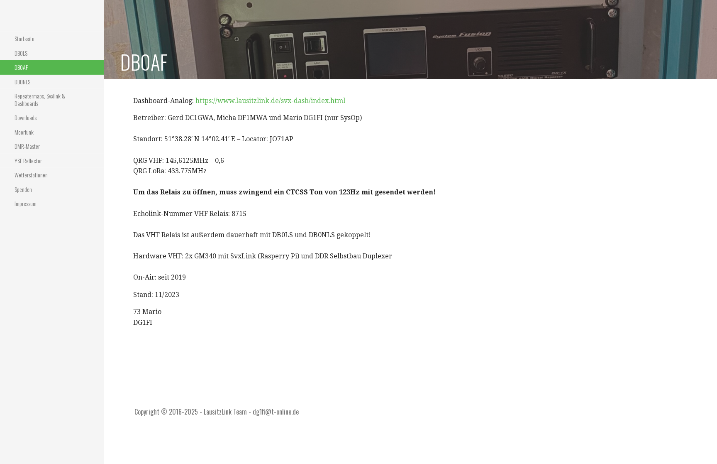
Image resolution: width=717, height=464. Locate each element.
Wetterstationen (31, 174)
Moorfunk (24, 132)
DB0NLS (22, 81)
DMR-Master (27, 146)
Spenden (23, 189)
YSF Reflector (28, 160)
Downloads (26, 117)
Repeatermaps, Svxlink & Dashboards (40, 99)
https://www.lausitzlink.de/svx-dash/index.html (270, 101)
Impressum (26, 203)
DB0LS (21, 53)
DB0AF (21, 67)
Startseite (24, 38)
